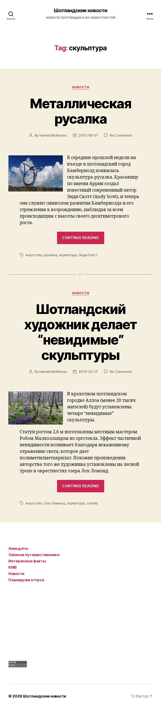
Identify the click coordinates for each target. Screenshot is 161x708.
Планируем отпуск (26, 580)
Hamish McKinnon (53, 135)
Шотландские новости (80, 10)
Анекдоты (18, 548)
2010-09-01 (88, 135)
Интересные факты (27, 561)
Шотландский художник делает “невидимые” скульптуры (80, 332)
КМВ (12, 567)
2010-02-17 (88, 372)
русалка (50, 255)
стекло (92, 503)
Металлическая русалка (80, 111)
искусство (34, 255)
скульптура (68, 255)
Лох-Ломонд (54, 503)
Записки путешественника (34, 555)
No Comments (121, 135)
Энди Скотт (88, 255)
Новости (80, 87)
